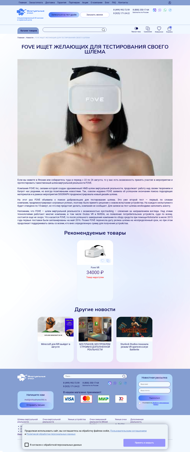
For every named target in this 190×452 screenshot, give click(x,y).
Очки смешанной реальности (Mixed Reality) (99, 422)
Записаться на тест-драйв (64, 14)
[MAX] (154, 10)
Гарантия (61, 2)
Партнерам (74, 2)
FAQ (114, 2)
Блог (107, 2)
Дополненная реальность (136, 420)
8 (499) (121, 10)
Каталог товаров (29, 30)
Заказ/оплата (36, 2)
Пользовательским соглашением (128, 430)
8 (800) (141, 11)
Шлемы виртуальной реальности (27, 420)
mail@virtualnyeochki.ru (36, 399)
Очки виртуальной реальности (51, 420)
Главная (23, 2)
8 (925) (121, 13)
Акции (85, 2)
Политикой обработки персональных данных (50, 434)
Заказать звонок (94, 14)
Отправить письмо (35, 405)
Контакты (123, 2)
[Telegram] (170, 10)
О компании (96, 2)
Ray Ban (121, 424)
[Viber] (159, 10)
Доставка (50, 2)
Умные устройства (77, 419)
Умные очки (121, 419)
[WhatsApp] (164, 10)
